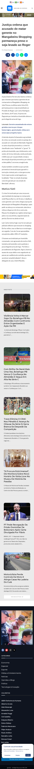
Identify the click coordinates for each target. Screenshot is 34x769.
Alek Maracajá (6, 707)
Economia (5, 663)
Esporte (4, 670)
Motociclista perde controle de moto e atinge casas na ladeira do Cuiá (16, 578)
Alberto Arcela (6, 704)
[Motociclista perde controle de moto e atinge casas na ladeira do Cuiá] (17, 561)
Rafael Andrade (8, 50)
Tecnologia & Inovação (10, 687)
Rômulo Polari (6, 739)
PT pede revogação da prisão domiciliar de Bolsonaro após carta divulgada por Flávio (15, 528)
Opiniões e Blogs (8, 680)
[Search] (32, 8)
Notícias (4, 677)
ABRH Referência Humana (11, 701)
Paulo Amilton (6, 733)
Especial (4, 666)
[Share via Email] (26, 55)
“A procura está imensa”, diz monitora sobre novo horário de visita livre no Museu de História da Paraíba (17, 476)
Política (4, 684)
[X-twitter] (14, 650)
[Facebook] (2, 650)
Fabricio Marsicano (8, 726)
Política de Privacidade (9, 751)
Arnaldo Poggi (6, 713)
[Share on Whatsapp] (21, 55)
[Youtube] (6, 650)
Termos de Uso (19, 751)
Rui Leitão (5, 742)
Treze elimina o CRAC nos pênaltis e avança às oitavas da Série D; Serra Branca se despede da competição (16, 424)
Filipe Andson (6, 729)
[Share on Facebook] (13, 55)
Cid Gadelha (5, 717)
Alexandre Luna (7, 710)
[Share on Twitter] (17, 55)
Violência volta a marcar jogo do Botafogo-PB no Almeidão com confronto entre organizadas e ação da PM (17, 321)
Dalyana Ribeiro (7, 720)
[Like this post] (8, 55)
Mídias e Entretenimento (11, 673)
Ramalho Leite (6, 736)
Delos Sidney (6, 723)
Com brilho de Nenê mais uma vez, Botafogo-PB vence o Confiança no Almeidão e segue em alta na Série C (17, 374)
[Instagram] (10, 650)
